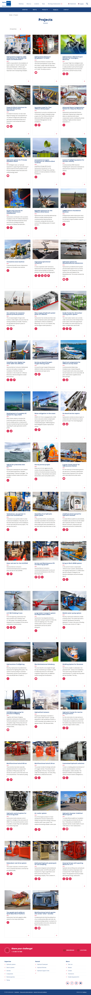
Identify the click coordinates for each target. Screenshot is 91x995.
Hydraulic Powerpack (42, 964)
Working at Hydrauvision (54, 4)
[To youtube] (80, 983)
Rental (35, 9)
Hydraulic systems (11, 964)
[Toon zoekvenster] (87, 3)
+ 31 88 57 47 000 (17, 952)
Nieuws (70, 967)
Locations (36, 4)
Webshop (21, 4)
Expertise (25, 9)
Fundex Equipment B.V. (73, 977)
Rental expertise (11, 977)
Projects (55, 9)
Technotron (71, 974)
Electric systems (10, 967)
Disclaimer (16, 992)
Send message (70, 950)
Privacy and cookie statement (26, 992)
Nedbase (84, 992)
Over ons (70, 964)
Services (9, 970)
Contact (66, 9)
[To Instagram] (76, 983)
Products (45, 9)
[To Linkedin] (67, 983)
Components (10, 974)
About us (29, 4)
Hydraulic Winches (41, 967)
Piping (8, 980)
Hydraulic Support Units (43, 970)
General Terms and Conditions (40, 992)
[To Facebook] (72, 983)
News (43, 4)
